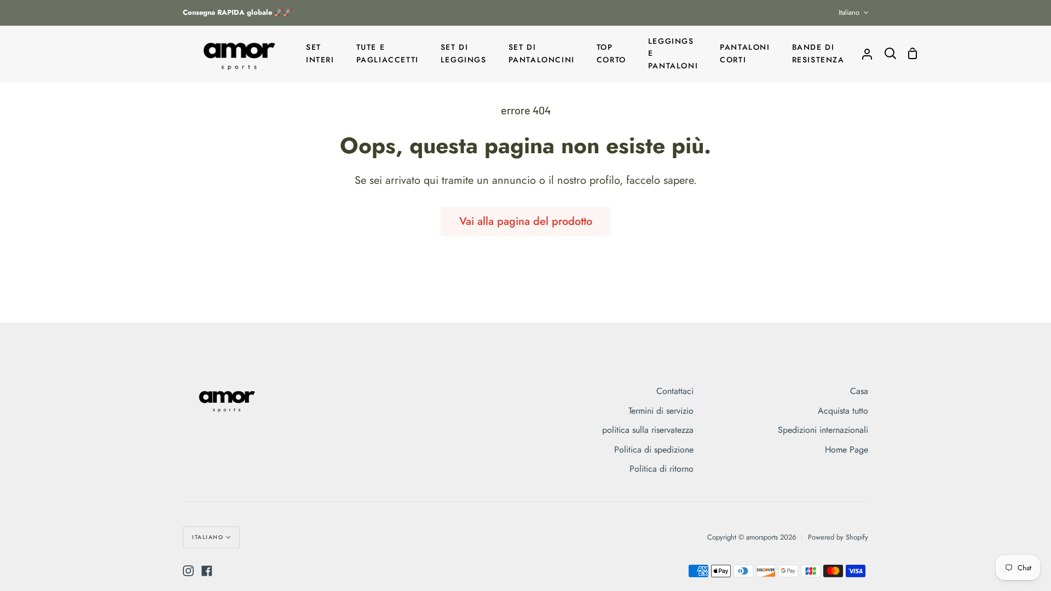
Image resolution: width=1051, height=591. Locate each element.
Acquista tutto (843, 410)
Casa (859, 391)
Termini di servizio (661, 410)
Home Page (846, 449)
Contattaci (675, 391)
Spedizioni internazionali (823, 430)
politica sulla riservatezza (648, 430)
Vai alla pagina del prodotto (525, 221)
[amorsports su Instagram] (188, 570)
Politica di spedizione (654, 449)
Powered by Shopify (838, 537)
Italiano (849, 12)
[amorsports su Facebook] (206, 570)
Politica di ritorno (662, 468)
